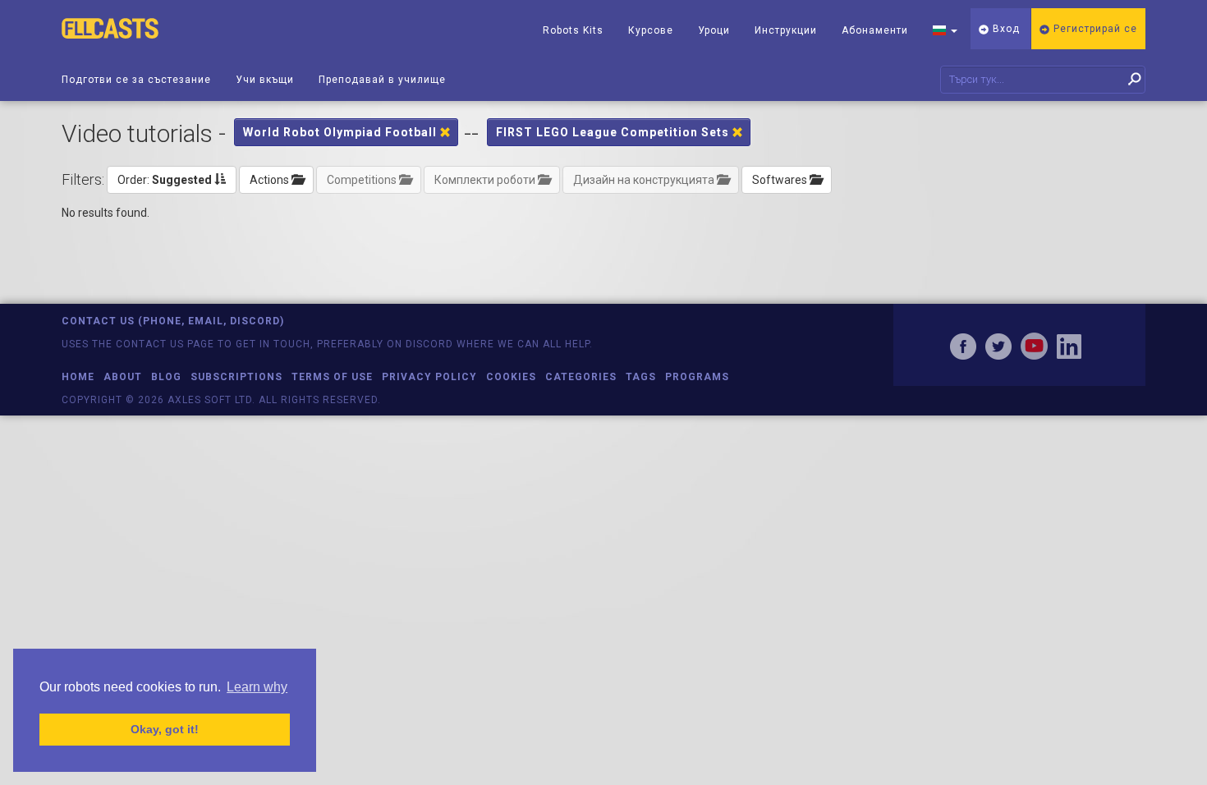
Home (78, 377)
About (122, 377)
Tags (641, 377)
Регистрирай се (1093, 28)
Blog (166, 377)
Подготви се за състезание (136, 79)
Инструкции (786, 30)
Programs (697, 377)
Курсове (650, 30)
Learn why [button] (257, 687)
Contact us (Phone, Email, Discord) (173, 321)
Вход (1004, 28)
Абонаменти (875, 30)
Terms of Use (332, 377)
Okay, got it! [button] (165, 729)
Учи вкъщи (265, 79)
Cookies (511, 377)
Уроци (714, 30)
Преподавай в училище (382, 79)
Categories (581, 377)
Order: (164, 179)
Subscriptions (236, 377)
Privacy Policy (429, 377)
